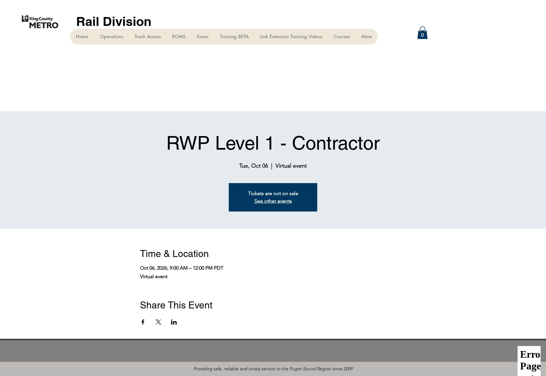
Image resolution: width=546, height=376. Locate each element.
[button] (422, 32)
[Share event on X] (158, 322)
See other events (273, 201)
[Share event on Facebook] (143, 322)
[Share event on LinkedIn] (174, 322)
